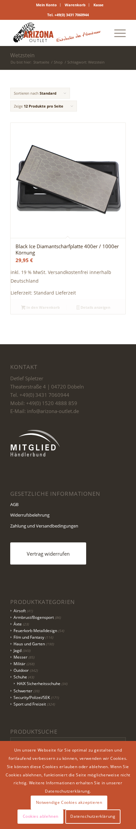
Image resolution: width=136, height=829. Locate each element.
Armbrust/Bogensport (34, 617)
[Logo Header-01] (56, 33)
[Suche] (101, 33)
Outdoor (21, 670)
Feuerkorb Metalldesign (35, 630)
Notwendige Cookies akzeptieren (69, 802)
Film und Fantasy (29, 637)
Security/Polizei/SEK (32, 697)
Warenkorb (75, 4)
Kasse (98, 4)
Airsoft (20, 611)
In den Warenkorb (42, 307)
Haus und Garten (29, 644)
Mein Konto (46, 4)
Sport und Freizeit (30, 704)
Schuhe (20, 677)
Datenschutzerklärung (92, 816)
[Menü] (117, 33)
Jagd (17, 650)
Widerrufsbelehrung (30, 515)
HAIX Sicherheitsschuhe (38, 683)
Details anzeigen (95, 307)
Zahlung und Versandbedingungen (44, 526)
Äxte (18, 624)
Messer (20, 657)
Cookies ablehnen (41, 816)
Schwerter (23, 691)
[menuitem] (46, 5)
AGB (14, 504)
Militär (19, 664)
